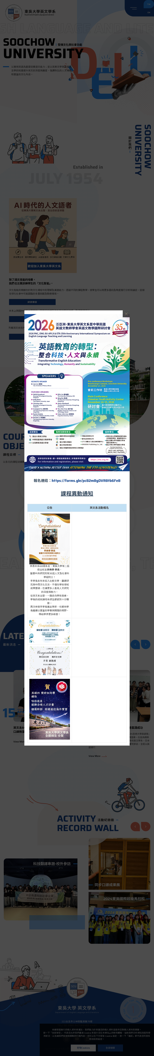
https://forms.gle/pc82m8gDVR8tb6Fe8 (86, 480)
